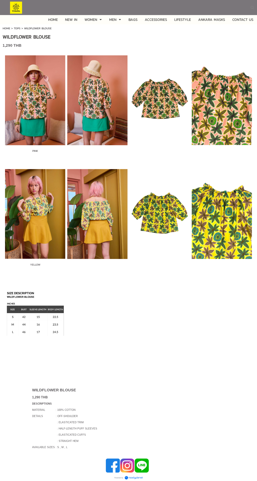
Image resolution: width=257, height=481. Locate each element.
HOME (7, 28)
